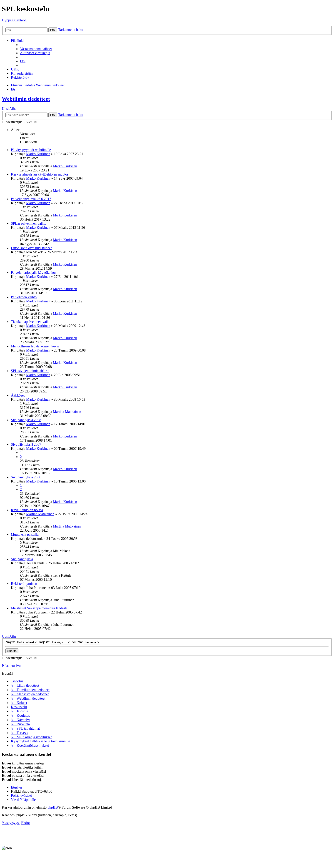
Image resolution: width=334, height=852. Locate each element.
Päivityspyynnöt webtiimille (31, 150)
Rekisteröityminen (24, 584)
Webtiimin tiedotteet (26, 99)
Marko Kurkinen (38, 154)
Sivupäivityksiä (22, 559)
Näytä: (10, 642)
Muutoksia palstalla (25, 534)
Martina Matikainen (67, 412)
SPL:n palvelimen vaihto (28, 223)
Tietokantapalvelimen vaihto (31, 322)
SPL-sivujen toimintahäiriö (30, 371)
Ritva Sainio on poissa (27, 510)
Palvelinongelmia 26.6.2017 (31, 199)
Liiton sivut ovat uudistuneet (31, 248)
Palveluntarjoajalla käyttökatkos (33, 272)
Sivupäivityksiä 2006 (26, 477)
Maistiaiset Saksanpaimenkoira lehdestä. (39, 608)
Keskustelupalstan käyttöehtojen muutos (39, 174)
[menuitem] (36, 49)
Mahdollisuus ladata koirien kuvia (35, 346)
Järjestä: (45, 642)
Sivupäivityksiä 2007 (26, 444)
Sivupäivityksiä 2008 (26, 420)
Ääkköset (18, 395)
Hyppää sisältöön (14, 20)
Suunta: (78, 642)
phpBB (52, 807)
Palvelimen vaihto (24, 297)
